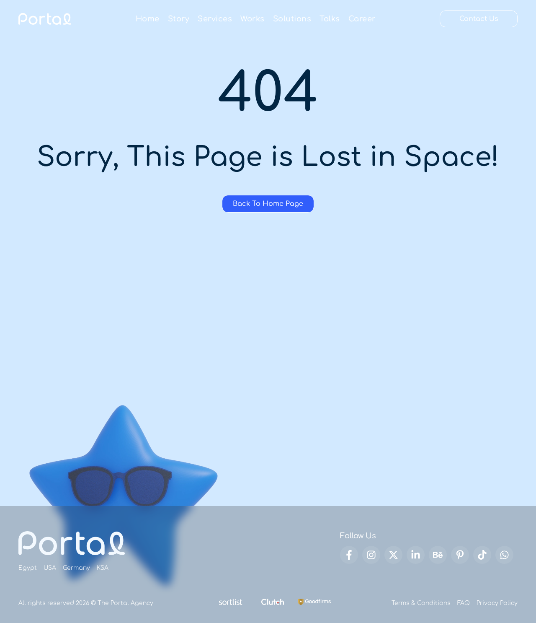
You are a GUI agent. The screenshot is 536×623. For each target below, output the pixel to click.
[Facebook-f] (349, 555)
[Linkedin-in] (416, 555)
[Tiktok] (482, 555)
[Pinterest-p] (460, 555)
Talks (330, 19)
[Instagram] (371, 555)
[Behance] (438, 555)
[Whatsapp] (504, 555)
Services (215, 19)
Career (362, 19)
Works (252, 19)
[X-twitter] (393, 555)
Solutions (292, 19)
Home (148, 19)
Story (179, 19)
